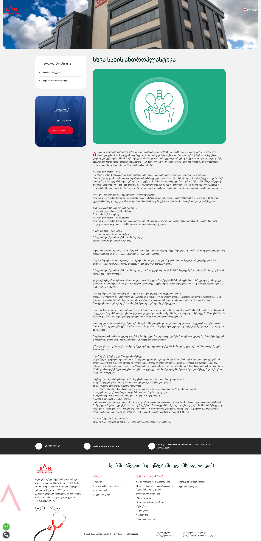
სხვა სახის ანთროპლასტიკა (55, 80)
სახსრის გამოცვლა (51, 72)
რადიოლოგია (143, 510)
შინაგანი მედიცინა (145, 519)
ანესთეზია (141, 506)
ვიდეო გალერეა (101, 494)
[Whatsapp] (6, 526)
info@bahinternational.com (105, 446)
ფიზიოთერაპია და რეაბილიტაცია (153, 482)
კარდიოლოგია (143, 498)
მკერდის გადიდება (188, 486)
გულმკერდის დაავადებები (192, 482)
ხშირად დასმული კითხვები (107, 486)
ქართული (252, 9)
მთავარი (97, 482)
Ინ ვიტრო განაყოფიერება (150, 502)
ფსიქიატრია (142, 515)
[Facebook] (38, 508)
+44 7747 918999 (52, 446)
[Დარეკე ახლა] (6, 534)
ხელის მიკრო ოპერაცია (148, 494)
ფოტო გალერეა (101, 490)
